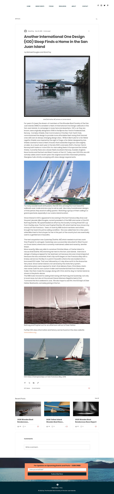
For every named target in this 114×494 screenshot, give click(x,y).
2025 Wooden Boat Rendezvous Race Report (85, 420)
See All (97, 398)
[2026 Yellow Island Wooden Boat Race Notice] (57, 409)
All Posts (17, 19)
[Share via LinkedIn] (33, 383)
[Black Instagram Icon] (101, 5)
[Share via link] (38, 383)
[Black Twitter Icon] (104, 5)
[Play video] (57, 305)
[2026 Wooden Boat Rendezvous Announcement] (28, 409)
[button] (96, 19)
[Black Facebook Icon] (98, 5)
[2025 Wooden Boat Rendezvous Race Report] (86, 409)
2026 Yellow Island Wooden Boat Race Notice (54, 420)
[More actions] (89, 31)
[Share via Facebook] (25, 383)
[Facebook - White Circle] (57, 485)
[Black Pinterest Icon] (108, 5)
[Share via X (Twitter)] (29, 383)
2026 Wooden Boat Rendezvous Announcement (25, 420)
